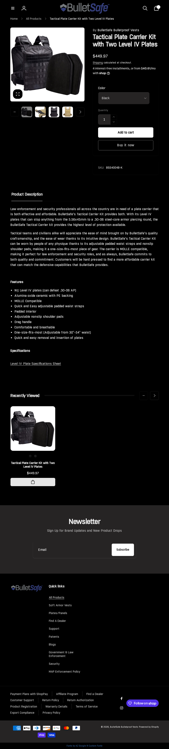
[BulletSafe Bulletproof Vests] (26, 591)
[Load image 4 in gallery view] (67, 112)
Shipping (98, 62)
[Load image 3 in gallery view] (54, 112)
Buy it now (125, 145)
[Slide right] (80, 112)
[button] (12, 8)
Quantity (103, 110)
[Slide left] (14, 112)
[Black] (30, 456)
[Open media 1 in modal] (47, 64)
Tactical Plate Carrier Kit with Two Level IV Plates (33, 464)
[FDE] (35, 456)
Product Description (26, 194)
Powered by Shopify (149, 727)
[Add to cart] (33, 482)
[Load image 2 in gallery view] (40, 112)
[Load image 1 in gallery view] (26, 112)
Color (101, 88)
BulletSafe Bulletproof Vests (116, 30)
